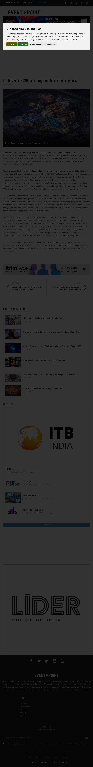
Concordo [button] (12, 44)
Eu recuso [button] (23, 44)
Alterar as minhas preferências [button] (42, 44)
